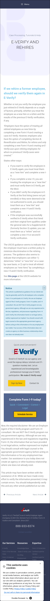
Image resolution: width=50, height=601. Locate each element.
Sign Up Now (16, 383)
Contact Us (34, 383)
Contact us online (25, 532)
